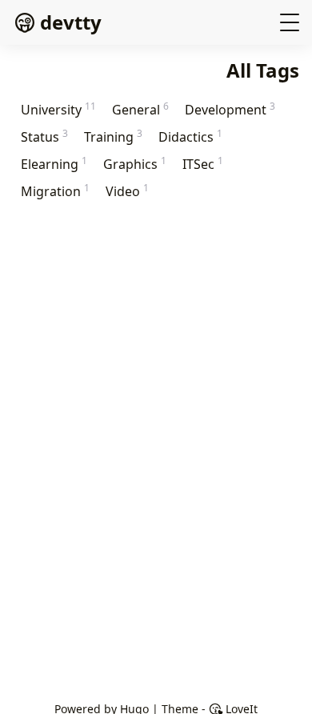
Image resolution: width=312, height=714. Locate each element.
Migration (55, 191)
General (140, 109)
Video (127, 191)
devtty (71, 22)
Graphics (134, 163)
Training (113, 136)
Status (44, 136)
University (58, 109)
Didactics (190, 136)
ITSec (202, 163)
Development (230, 109)
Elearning (54, 163)
